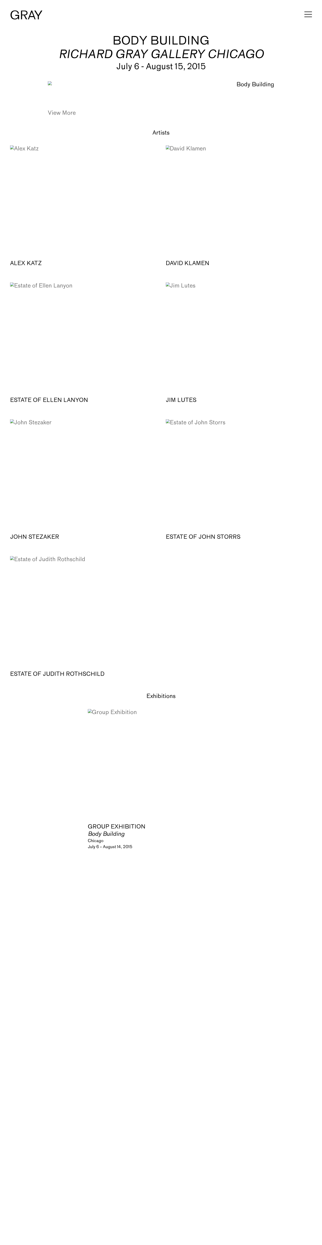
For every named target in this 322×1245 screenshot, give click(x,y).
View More (62, 113)
